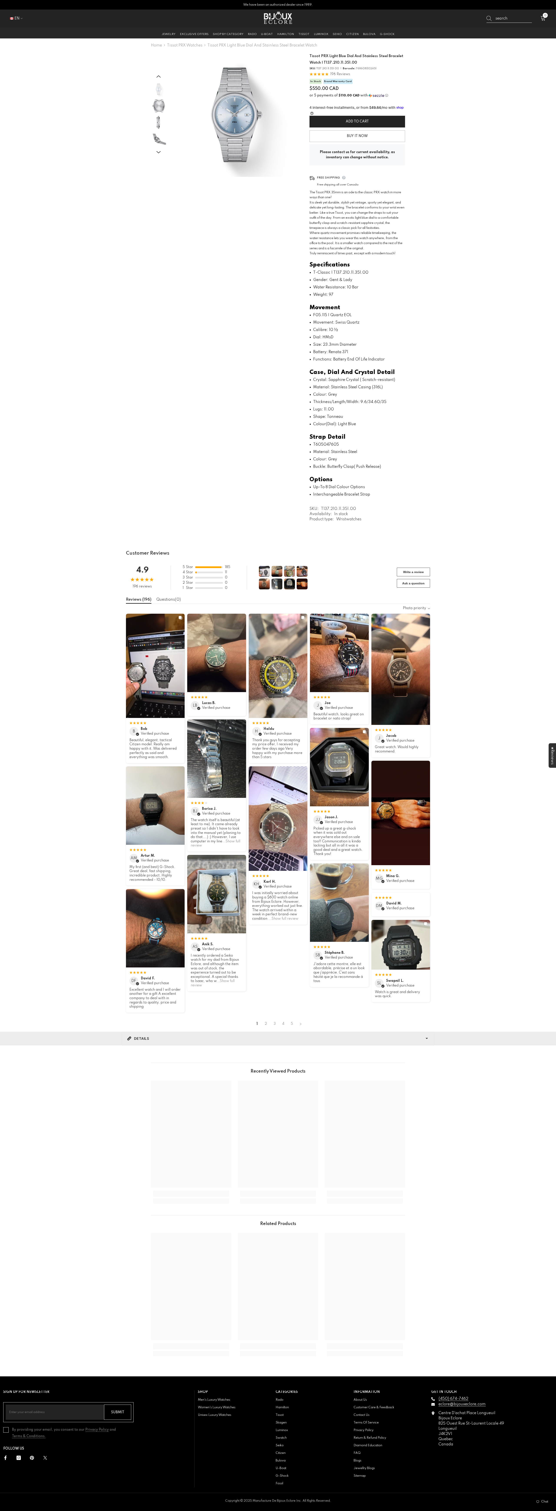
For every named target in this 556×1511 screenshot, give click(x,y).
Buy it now (357, 136)
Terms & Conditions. (29, 1436)
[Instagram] (19, 1458)
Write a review (413, 572)
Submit (117, 1412)
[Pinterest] (32, 1458)
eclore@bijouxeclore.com (462, 1404)
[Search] (509, 18)
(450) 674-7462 (453, 1399)
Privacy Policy (97, 1430)
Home (156, 45)
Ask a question (413, 583)
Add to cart (357, 121)
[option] (235, 115)
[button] (158, 76)
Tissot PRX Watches (184, 45)
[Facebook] (5, 1458)
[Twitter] (45, 1458)
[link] (191, 1194)
